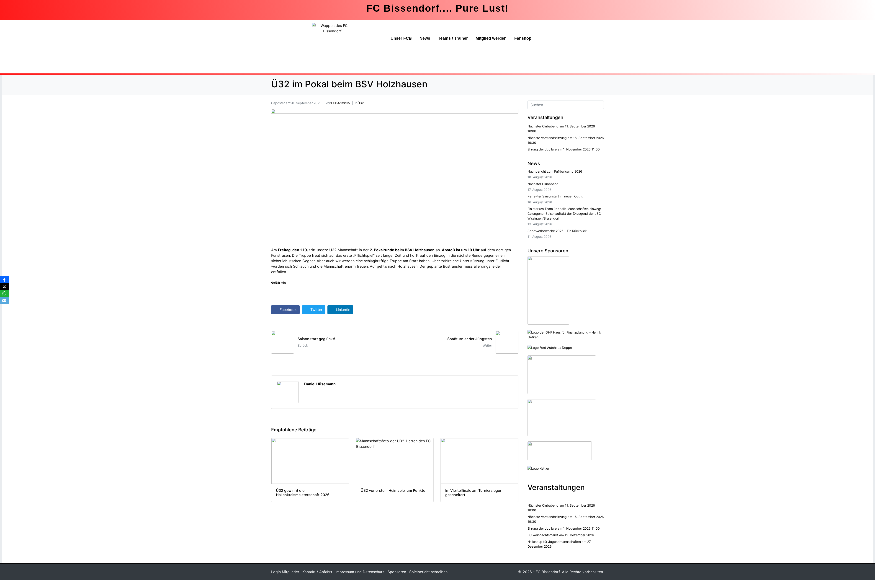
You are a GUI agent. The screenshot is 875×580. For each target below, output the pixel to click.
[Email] (4, 300)
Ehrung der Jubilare (542, 149)
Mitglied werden (491, 38)
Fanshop (522, 38)
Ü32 (361, 103)
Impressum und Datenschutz (359, 572)
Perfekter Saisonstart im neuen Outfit (555, 196)
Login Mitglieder (285, 572)
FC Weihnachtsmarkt (543, 535)
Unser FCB (401, 38)
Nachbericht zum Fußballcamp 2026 (555, 171)
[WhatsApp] (4, 293)
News (424, 38)
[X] (4, 286)
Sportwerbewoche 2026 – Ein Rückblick (557, 231)
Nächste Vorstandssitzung (547, 138)
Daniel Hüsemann (320, 384)
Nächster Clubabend (543, 126)
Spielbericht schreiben (428, 572)
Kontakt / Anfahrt (317, 572)
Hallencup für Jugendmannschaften (554, 542)
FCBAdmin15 (340, 103)
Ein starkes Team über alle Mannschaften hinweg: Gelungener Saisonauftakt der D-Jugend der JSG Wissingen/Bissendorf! (564, 213)
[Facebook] (4, 279)
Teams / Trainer (453, 38)
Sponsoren (397, 572)
